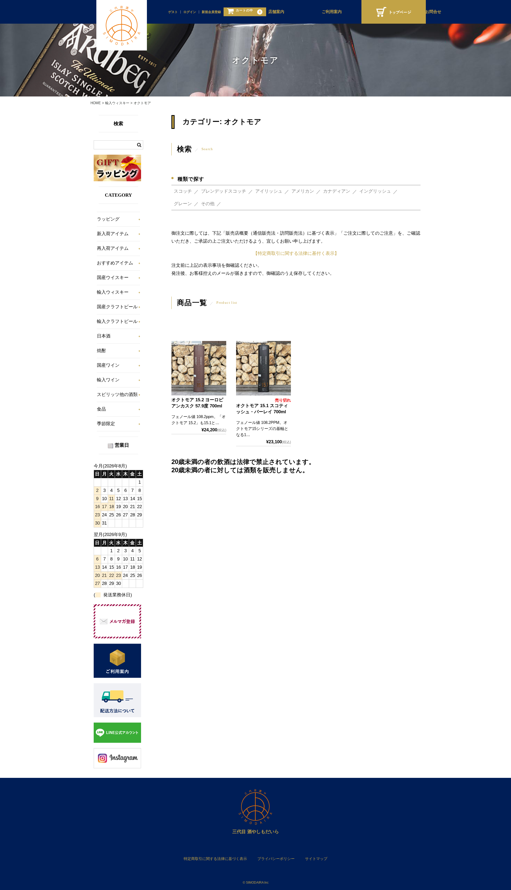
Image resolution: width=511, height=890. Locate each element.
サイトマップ (316, 859)
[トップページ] (393, 12)
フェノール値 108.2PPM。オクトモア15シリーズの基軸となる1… (262, 428)
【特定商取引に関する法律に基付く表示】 (296, 253)
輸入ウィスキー (113, 292)
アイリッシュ (268, 191)
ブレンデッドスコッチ (223, 191)
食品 (101, 409)
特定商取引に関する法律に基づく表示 (215, 859)
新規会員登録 (211, 12)
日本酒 (103, 336)
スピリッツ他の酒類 (117, 394)
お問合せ (433, 12)
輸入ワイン (108, 379)
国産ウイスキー (113, 277)
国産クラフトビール (117, 306)
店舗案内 (276, 12)
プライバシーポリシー (276, 859)
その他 (208, 203)
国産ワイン (108, 365)
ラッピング (108, 219)
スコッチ (183, 191)
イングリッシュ (375, 191)
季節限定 (106, 423)
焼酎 (101, 350)
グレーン (183, 203)
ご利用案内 (332, 12)
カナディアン (336, 191)
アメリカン (302, 191)
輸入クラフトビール (117, 321)
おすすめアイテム (115, 262)
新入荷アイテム (113, 233)
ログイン (189, 12)
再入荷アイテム (113, 248)
